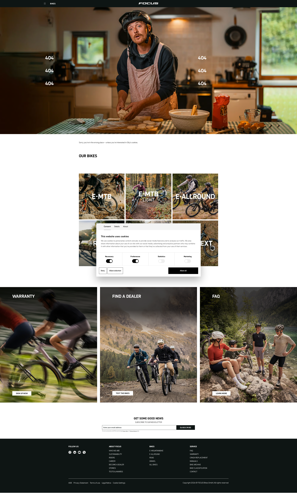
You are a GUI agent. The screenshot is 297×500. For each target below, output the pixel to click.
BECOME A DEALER (116, 464)
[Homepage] (148, 3)
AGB (70, 483)
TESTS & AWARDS (116, 471)
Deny (103, 270)
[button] (45, 3)
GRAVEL (152, 461)
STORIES (112, 468)
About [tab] (125, 226)
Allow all (183, 270)
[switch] (135, 261)
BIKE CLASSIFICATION (198, 468)
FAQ (191, 450)
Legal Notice (106, 483)
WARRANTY (194, 454)
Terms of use (95, 483)
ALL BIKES (153, 464)
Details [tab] (117, 226)
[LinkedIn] (74, 452)
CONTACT (193, 471)
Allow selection (115, 270)
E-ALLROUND (154, 454)
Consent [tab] (107, 226)
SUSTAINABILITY (115, 454)
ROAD (151, 457)
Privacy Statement (81, 483)
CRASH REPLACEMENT (199, 457)
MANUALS (194, 461)
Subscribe (185, 427)
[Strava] (84, 452)
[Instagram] (69, 452)
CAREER (112, 461)
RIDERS (112, 457)
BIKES (53, 3)
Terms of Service (133, 431)
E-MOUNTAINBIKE (156, 450)
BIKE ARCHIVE (195, 464)
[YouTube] (79, 452)
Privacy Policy (125, 431)
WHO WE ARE (114, 450)
